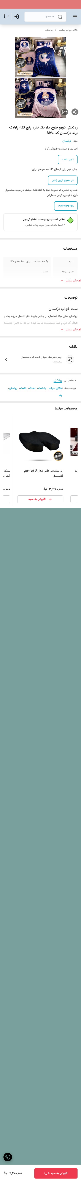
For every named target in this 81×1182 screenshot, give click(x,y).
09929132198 (66, 206)
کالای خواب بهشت (68, 30)
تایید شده (68, 159)
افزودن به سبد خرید (56, 1173)
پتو (60, 395)
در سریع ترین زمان (63, 180)
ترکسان (66, 141)
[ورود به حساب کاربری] (17, 16)
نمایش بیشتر (73, 280)
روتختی (48, 30)
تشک (23, 388)
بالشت (42, 388)
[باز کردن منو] (74, 16)
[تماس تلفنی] (7, 1157)
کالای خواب (55, 388)
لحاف (32, 388)
